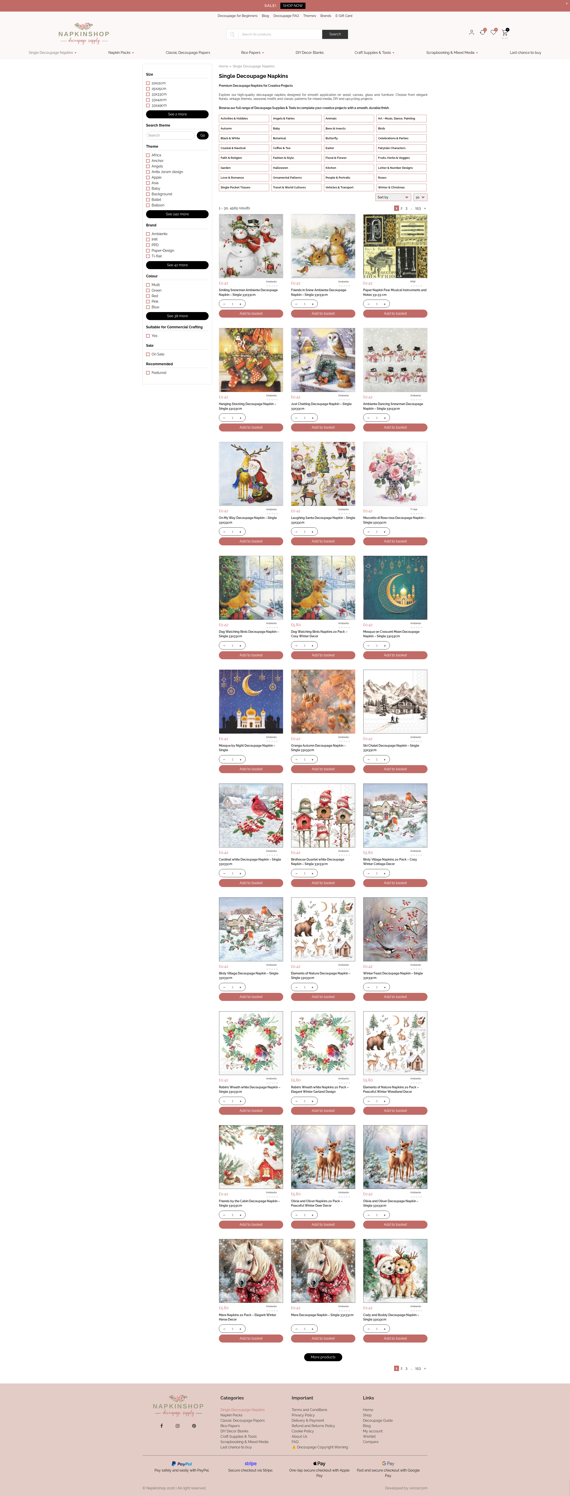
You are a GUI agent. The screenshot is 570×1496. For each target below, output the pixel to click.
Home (223, 66)
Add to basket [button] (251, 313)
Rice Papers (251, 52)
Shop (367, 1415)
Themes (309, 16)
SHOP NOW (293, 6)
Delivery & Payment (308, 1420)
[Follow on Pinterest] (194, 1426)
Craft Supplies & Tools (373, 52)
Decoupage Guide (378, 1420)
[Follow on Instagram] (177, 1426)
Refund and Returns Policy (313, 1425)
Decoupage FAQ (286, 16)
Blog (265, 16)
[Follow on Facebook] (161, 1426)
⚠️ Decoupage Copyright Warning (320, 1447)
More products (323, 1357)
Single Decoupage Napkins (51, 52)
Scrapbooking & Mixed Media (450, 52)
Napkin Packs (119, 52)
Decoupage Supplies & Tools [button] (275, 108)
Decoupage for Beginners (237, 16)
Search (335, 34)
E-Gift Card (344, 16)
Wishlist (369, 1436)
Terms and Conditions (309, 1409)
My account (373, 1431)
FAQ (295, 1442)
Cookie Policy (303, 1431)
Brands (325, 16)
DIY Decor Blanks (310, 52)
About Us (299, 1436)
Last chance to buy (525, 52)
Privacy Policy (303, 1415)
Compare (371, 1442)
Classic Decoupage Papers (188, 52)
